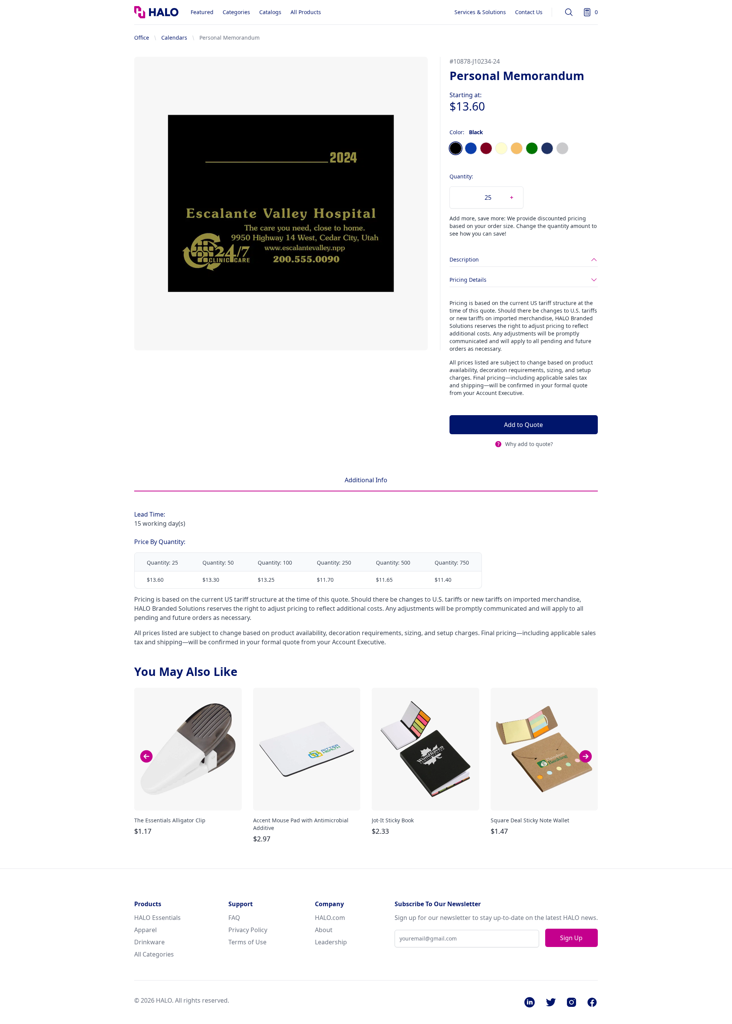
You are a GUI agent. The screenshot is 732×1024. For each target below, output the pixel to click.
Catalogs (270, 12)
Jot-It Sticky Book (393, 820)
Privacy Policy (247, 930)
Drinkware (149, 942)
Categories (236, 12)
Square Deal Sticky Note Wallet (530, 820)
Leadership (331, 942)
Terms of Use (247, 942)
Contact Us (529, 12)
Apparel (145, 930)
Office (141, 37)
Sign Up (571, 938)
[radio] (455, 148)
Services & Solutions (480, 12)
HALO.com (330, 917)
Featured (202, 12)
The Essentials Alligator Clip (169, 820)
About (323, 930)
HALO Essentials (157, 917)
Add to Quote (523, 425)
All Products (306, 12)
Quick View (188, 798)
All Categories (154, 954)
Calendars (174, 37)
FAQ (234, 917)
